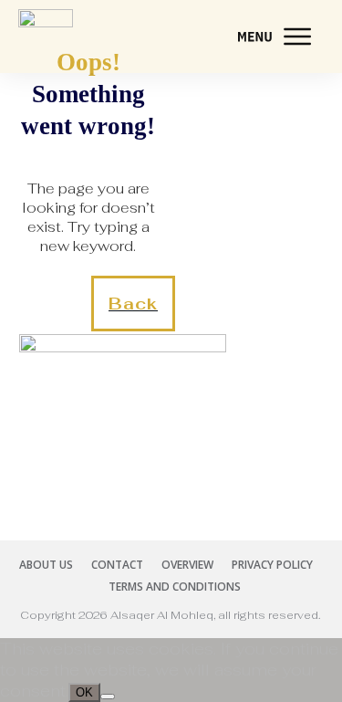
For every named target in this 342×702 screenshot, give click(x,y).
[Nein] (107, 696)
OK (84, 692)
